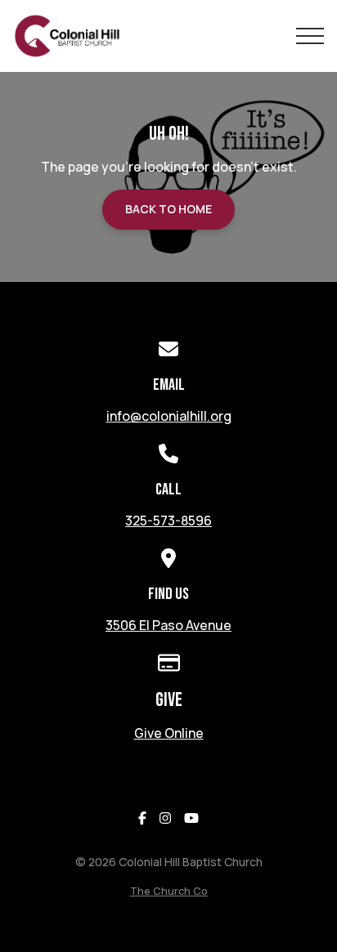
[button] (310, 36)
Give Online (169, 733)
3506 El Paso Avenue (168, 625)
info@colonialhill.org (168, 416)
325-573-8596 (168, 521)
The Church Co (169, 890)
